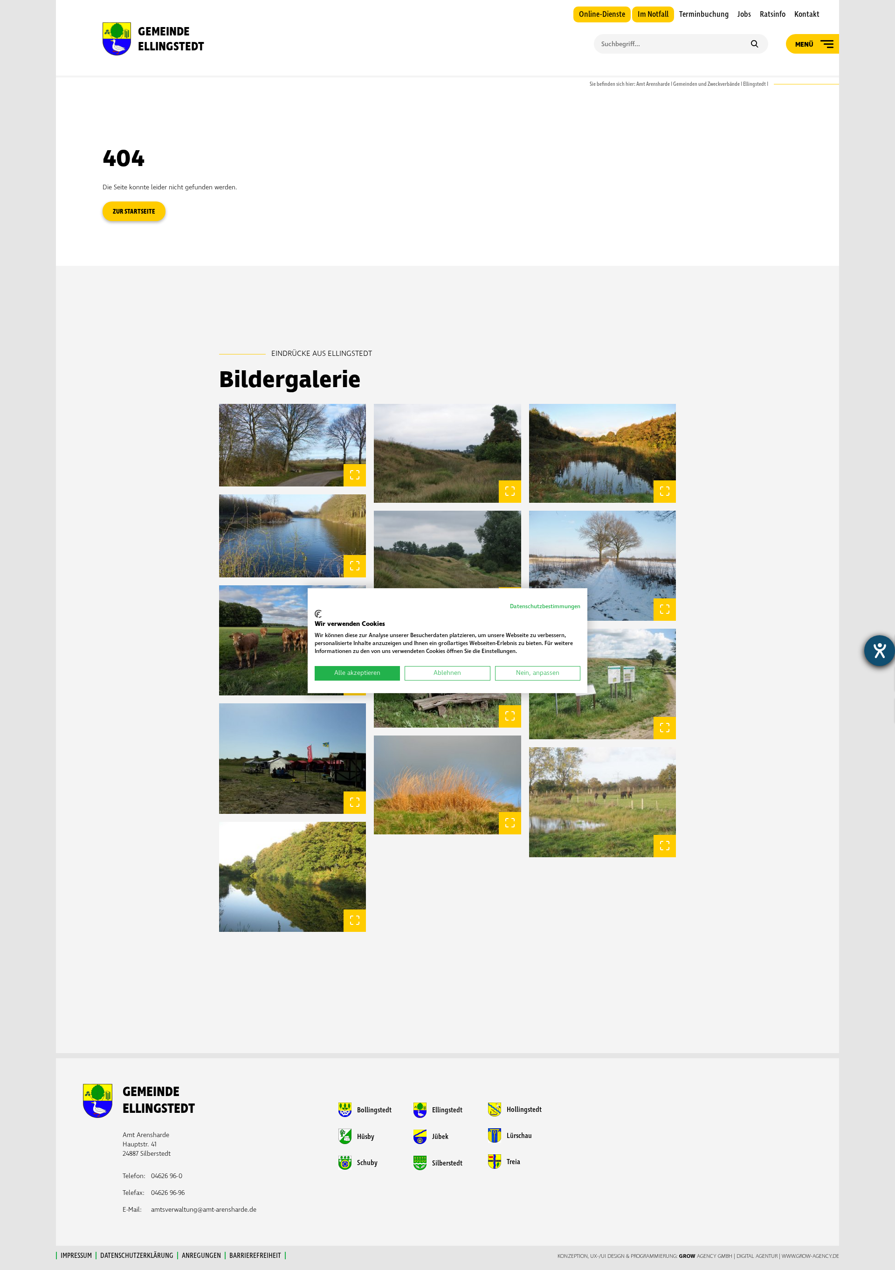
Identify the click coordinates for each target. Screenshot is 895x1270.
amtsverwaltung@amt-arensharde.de (203, 1209)
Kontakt (806, 14)
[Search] (754, 44)
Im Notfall (653, 14)
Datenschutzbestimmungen (545, 607)
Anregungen (201, 1255)
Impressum (76, 1255)
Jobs (744, 14)
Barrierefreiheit (255, 1255)
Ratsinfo (772, 14)
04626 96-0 (166, 1176)
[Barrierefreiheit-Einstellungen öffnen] (879, 650)
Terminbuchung (704, 14)
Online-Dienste (602, 14)
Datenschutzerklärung (136, 1255)
